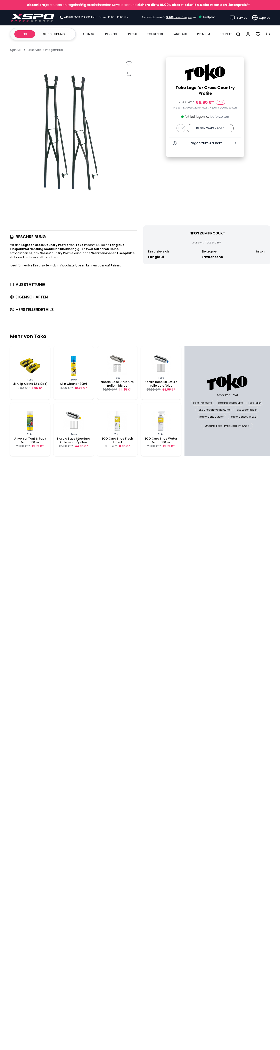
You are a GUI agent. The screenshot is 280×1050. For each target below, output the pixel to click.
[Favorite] (128, 63)
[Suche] (238, 34)
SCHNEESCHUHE (231, 34)
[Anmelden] (248, 34)
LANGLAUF (180, 34)
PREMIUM (203, 34)
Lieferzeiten (219, 116)
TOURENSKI (155, 34)
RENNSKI (111, 34)
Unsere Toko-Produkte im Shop (227, 426)
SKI (25, 34)
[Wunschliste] (257, 34)
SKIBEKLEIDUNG (54, 34)
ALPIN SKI (88, 34)
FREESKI (132, 34)
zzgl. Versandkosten (224, 107)
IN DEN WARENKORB (210, 128)
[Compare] (128, 74)
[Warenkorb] (267, 34)
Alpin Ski (15, 50)
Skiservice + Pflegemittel (45, 50)
